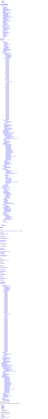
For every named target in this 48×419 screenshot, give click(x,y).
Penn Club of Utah (2, 277)
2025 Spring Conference (7, 378)
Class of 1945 (7, 62)
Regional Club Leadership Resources (7, 357)
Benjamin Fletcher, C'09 (3, 271)
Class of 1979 (7, 86)
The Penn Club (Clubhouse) (6, 25)
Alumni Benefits (5, 33)
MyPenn (3, 1)
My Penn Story (4, 30)
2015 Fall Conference (8, 158)
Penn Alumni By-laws (8, 217)
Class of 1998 (6, 332)
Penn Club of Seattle (2, 282)
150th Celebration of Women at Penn (7, 49)
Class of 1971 (6, 313)
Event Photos (4, 11)
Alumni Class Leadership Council (7, 286)
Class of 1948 (7, 64)
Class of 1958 (7, 71)
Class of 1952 (7, 67)
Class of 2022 (7, 117)
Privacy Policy (3, 416)
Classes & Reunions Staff (6, 290)
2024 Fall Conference (8, 146)
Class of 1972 (7, 82)
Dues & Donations (6, 161)
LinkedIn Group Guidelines (7, 167)
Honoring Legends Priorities (9, 369)
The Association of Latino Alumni (8, 134)
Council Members (8, 54)
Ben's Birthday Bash (8, 121)
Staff (5, 123)
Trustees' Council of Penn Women (7, 20)
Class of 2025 (7, 119)
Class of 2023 (6, 350)
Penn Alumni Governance (6, 35)
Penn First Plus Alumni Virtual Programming (9, 132)
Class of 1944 (7, 61)
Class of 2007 (7, 106)
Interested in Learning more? (7, 129)
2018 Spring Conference (7, 387)
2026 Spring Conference (7, 392)
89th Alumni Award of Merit (7, 209)
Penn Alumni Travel (6, 175)
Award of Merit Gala (6, 46)
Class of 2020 (6, 348)
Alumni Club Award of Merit (7, 125)
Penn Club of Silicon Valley (3, 240)
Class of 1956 (6, 302)
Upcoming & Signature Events (7, 128)
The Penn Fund (6, 53)
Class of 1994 (7, 97)
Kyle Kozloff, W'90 (2, 252)
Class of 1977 (7, 85)
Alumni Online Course (8, 171)
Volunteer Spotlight (6, 124)
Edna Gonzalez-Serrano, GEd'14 (4, 267)
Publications (4, 36)
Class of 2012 (7, 110)
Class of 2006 (6, 338)
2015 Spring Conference (7, 391)
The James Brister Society (6, 19)
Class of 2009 (7, 107)
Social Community (5, 185)
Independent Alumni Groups (6, 400)
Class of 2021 (7, 116)
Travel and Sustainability (8, 177)
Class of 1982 (7, 89)
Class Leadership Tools (8, 56)
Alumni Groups (3, 52)
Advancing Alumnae (6, 163)
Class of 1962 (7, 74)
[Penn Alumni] (4, 4)
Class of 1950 (7, 66)
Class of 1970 (7, 80)
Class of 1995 (7, 98)
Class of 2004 (7, 104)
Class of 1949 (6, 297)
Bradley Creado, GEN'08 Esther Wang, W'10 (3, 241)
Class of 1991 (7, 95)
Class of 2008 (6, 339)
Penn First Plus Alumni (5, 16)
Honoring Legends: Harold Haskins (10, 136)
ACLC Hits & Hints (8, 57)
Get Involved (3, 187)
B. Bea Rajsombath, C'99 (3, 246)
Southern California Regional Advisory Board (5, 251)
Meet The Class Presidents (7, 288)
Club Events (5, 120)
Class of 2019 (6, 347)
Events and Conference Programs (7, 377)
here (19, 403)
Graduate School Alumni (6, 14)
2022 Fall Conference (8, 149)
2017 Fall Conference (8, 155)
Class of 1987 (7, 92)
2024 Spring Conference (8, 147)
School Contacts (6, 44)
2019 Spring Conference (8, 153)
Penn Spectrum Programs (6, 17)
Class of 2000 (6, 334)
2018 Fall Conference (8, 154)
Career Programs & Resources (7, 178)
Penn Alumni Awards (6, 218)
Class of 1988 (6, 325)
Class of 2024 (7, 118)
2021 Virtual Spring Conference (9, 151)
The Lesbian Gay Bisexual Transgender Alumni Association (11, 138)
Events (2, 6)
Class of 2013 (6, 343)
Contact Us (4, 37)
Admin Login (3, 2)
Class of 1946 (6, 295)
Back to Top (2, 418)
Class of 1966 (6, 309)
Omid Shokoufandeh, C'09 (3, 249)
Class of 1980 (6, 320)
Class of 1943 (6, 293)
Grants (5, 165)
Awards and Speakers (6, 162)
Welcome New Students (7, 193)
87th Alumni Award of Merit (7, 210)
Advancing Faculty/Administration (7, 396)
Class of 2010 (6, 341)
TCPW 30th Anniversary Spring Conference (11, 156)
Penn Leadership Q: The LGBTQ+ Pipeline (8, 133)
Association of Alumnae (5, 126)
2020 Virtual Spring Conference (9, 152)
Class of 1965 (7, 76)
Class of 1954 (6, 301)
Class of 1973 (6, 315)
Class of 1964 (6, 308)
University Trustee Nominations (8, 219)
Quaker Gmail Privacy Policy (7, 214)
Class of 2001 (7, 102)
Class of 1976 (7, 84)
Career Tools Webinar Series (9, 179)
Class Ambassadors (5, 373)
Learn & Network (4, 22)
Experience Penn (8, 172)
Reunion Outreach (6, 199)
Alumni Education (6, 169)
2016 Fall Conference (6, 389)
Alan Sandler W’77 (2, 234)
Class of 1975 (6, 316)
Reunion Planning (5, 29)
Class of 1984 (7, 90)
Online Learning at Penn (6, 24)
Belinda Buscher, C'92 (2, 283)
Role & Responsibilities (8, 194)
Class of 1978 (6, 318)
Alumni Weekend (5, 7)
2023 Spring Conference (8, 148)
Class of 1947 (7, 63)
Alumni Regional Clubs (5, 13)
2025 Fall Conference (8, 145)
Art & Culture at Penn (5, 23)
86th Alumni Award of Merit (7, 211)
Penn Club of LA (2, 248)
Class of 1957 (7, 70)
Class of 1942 (7, 60)
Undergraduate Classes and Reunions (7, 12)
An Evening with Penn (5, 47)
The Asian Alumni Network (6, 371)
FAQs (6, 174)
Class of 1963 (7, 75)
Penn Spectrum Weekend (6, 9)
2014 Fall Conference (8, 159)
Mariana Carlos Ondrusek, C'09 (3, 278)
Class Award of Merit (9, 81)
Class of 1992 (7, 96)
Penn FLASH (6, 202)
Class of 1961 (6, 306)
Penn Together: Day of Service (7, 354)
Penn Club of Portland (3, 274)
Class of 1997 (7, 99)
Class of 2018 (6, 346)
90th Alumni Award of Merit (7, 208)
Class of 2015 (7, 112)
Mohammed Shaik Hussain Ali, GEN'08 (4, 238)
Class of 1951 (6, 299)
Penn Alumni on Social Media (6, 26)
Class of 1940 (7, 59)
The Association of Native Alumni (8, 135)
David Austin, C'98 (2, 263)
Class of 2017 (7, 113)
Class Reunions (6, 43)
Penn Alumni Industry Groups (6, 21)
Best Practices (7, 195)
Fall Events (7, 122)
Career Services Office (8, 180)
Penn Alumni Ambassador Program (7, 28)
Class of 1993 (6, 329)
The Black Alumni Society (6, 368)
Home (2, 224)
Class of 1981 (7, 88)
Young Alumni (3, 398)
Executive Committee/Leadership (6, 394)
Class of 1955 (7, 69)
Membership (4, 393)
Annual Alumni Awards (8, 55)
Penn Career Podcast (8, 182)
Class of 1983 (6, 322)
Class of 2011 (7, 109)
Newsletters (5, 127)
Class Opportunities (5, 27)
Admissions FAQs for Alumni (6, 32)
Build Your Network (8, 181)
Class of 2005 (7, 105)
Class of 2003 (6, 336)
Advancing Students (6, 164)
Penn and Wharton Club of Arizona (4, 233)
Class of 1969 (6, 311)
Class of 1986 (6, 324)
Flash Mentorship (8, 196)
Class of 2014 (7, 111)
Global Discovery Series (8, 170)
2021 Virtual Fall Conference (9, 150)
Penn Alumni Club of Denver (3, 255)
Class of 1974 (7, 83)
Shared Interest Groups (4, 375)
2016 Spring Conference (8, 157)
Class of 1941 (6, 292)
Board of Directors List (8, 216)
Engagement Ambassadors (7, 141)
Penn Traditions (5, 18)
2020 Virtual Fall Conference (7, 384)
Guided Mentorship (8, 197)
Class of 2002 (7, 103)
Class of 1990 (6, 327)
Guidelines (5, 189)
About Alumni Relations (6, 205)
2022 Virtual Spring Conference (8, 382)
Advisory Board (5, 355)
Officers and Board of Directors (6, 359)
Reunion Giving (6, 200)
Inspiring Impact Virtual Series (6, 10)
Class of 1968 (7, 78)
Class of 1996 (6, 331)
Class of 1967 (7, 77)
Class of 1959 (6, 304)
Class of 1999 (7, 100)
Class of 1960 (7, 73)
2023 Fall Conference (6, 380)
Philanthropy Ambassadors (7, 142)
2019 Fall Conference (6, 385)
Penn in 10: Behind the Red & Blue (10, 173)
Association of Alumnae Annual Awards (7, 361)
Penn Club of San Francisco (3, 237)
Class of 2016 (6, 345)
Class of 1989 (7, 93)
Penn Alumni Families (5, 15)
